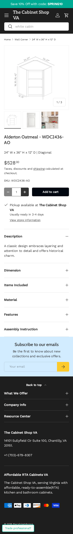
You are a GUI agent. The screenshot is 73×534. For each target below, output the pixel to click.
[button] (66, 15)
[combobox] (36, 26)
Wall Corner (21, 39)
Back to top (34, 384)
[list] (36, 78)
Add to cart (50, 192)
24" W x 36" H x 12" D (44, 39)
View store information (25, 220)
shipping (38, 168)
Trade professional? (18, 528)
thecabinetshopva (23, 524)
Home (7, 39)
